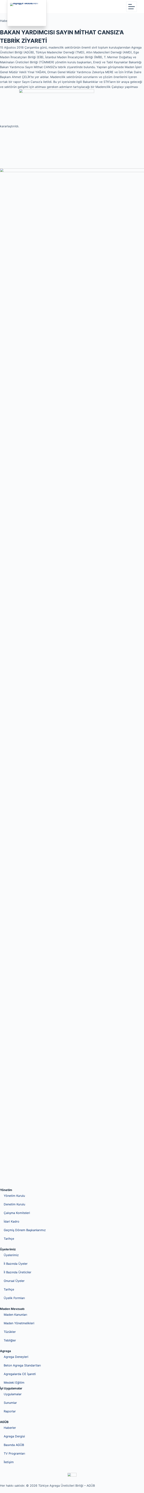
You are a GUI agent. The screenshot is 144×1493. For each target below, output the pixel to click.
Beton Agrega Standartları (22, 1365)
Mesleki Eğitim (14, 1382)
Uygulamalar (13, 1394)
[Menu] (131, 6)
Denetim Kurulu (14, 1204)
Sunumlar (10, 1403)
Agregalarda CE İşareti (20, 1374)
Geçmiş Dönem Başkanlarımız (25, 1230)
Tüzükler (10, 1332)
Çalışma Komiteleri (17, 1213)
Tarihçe (9, 1238)
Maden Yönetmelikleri (19, 1323)
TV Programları (14, 1453)
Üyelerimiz (11, 1255)
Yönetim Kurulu (14, 1196)
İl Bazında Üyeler (16, 1263)
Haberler (10, 1428)
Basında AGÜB (14, 1445)
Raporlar (10, 1411)
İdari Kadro (11, 1221)
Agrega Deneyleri (16, 1357)
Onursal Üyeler (14, 1281)
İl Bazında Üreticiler (17, 1272)
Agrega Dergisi (14, 1436)
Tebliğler (10, 1340)
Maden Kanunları (15, 1314)
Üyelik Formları (14, 1298)
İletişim (9, 1462)
